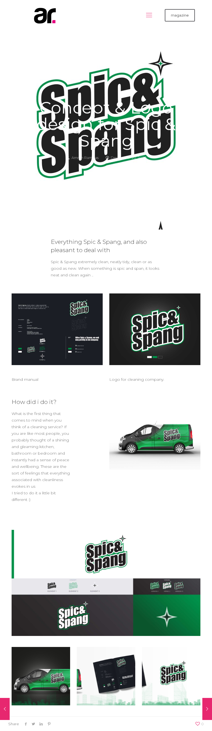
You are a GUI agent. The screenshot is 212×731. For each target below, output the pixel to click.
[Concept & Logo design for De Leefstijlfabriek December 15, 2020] (207, 709)
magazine (180, 15)
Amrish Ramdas (85, 157)
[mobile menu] (149, 15)
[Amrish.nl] (42, 15)
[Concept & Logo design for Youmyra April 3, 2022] (5, 709)
